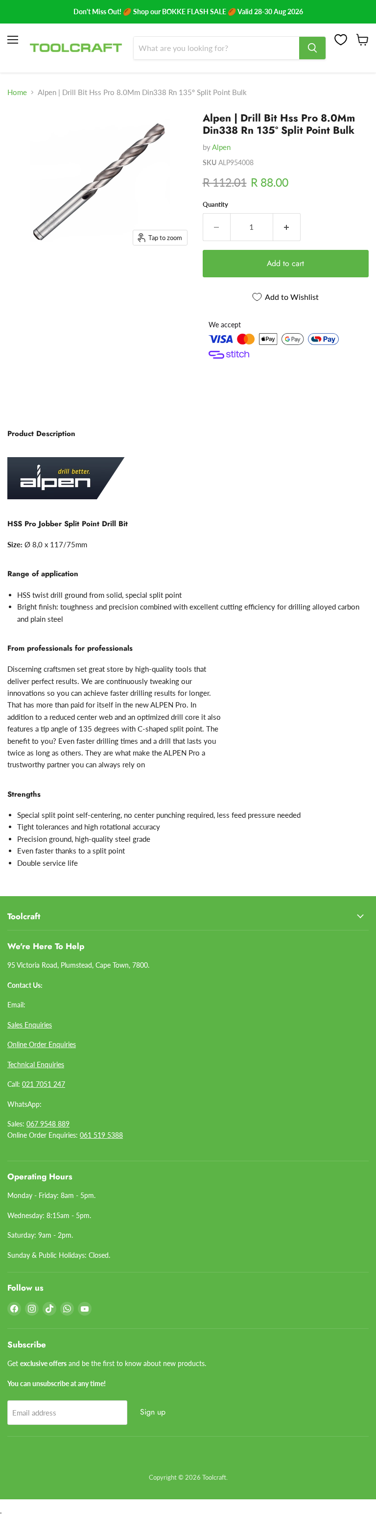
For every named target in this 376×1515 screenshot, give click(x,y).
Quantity (215, 204)
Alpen (221, 147)
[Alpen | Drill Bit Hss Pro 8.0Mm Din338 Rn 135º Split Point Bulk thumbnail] (22, 129)
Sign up (152, 1411)
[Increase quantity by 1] (287, 227)
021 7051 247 (43, 1084)
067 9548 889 (48, 1124)
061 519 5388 (101, 1135)
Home (17, 92)
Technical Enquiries (35, 1064)
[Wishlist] (341, 40)
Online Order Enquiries (41, 1044)
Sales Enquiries (29, 1025)
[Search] (312, 48)
